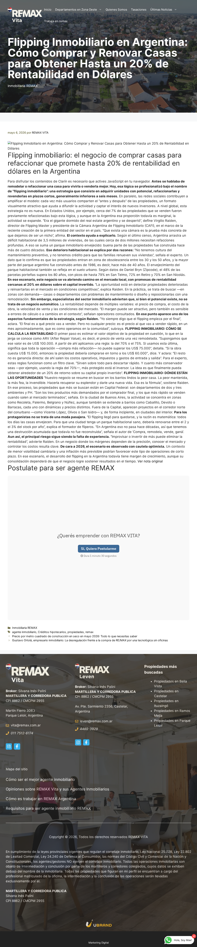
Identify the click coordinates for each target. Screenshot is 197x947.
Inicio (47, 9)
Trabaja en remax (56, 21)
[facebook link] (17, 746)
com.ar (107, 721)
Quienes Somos (116, 9)
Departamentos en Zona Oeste (76, 9)
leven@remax (90, 721)
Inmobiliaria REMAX (23, 86)
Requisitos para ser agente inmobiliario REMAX (49, 808)
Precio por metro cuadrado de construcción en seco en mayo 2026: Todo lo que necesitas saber (74, 636)
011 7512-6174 (22, 733)
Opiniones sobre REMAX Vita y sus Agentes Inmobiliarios (57, 789)
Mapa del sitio (17, 769)
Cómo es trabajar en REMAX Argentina (41, 798)
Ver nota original (150, 461)
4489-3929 (89, 729)
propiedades (76, 632)
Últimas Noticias (161, 9)
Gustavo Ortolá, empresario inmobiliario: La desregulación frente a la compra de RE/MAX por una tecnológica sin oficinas (90, 640)
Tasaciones (138, 9)
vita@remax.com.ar (26, 725)
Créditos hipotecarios (52, 632)
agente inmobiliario (24, 632)
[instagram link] (9, 746)
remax (89, 632)
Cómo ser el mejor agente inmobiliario (40, 779)
